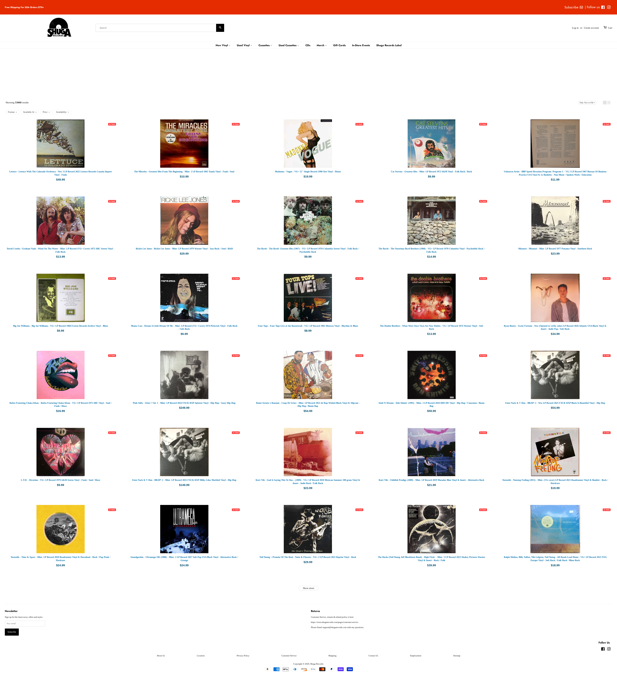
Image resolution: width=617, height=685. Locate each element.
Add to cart (70, 147)
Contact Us (373, 656)
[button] (604, 102)
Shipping (332, 656)
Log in (575, 28)
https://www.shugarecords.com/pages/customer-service (334, 622)
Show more (308, 588)
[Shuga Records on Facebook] (603, 7)
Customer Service (289, 656)
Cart (610, 28)
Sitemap (456, 656)
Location (201, 656)
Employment (415, 656)
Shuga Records (316, 664)
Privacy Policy (243, 656)
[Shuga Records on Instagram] (609, 7)
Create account (591, 28)
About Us (161, 656)
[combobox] (160, 28)
